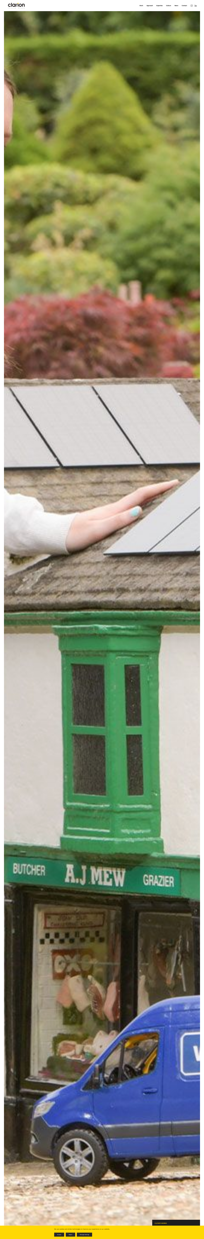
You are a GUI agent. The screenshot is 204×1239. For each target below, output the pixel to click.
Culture (168, 5)
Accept (59, 1234)
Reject (70, 1234)
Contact (184, 5)
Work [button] (141, 5)
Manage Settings (84, 1234)
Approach (150, 5)
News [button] (176, 5)
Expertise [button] (159, 5)
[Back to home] (16, 6)
